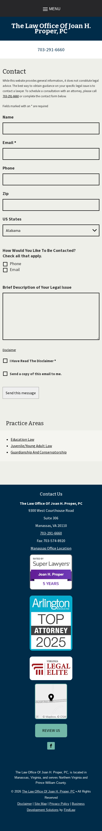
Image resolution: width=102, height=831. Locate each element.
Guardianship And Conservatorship (39, 452)
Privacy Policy (59, 804)
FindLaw (69, 810)
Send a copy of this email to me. (36, 374)
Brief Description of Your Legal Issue (37, 287)
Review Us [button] (51, 730)
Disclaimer (9, 350)
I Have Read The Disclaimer (33, 361)
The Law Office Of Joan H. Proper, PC (48, 791)
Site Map (40, 804)
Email (9, 142)
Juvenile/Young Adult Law (31, 445)
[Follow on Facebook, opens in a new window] (51, 746)
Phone (8, 168)
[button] (51, 9)
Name (8, 117)
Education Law (22, 439)
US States (12, 219)
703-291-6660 (51, 49)
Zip (6, 193)
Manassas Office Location (51, 548)
